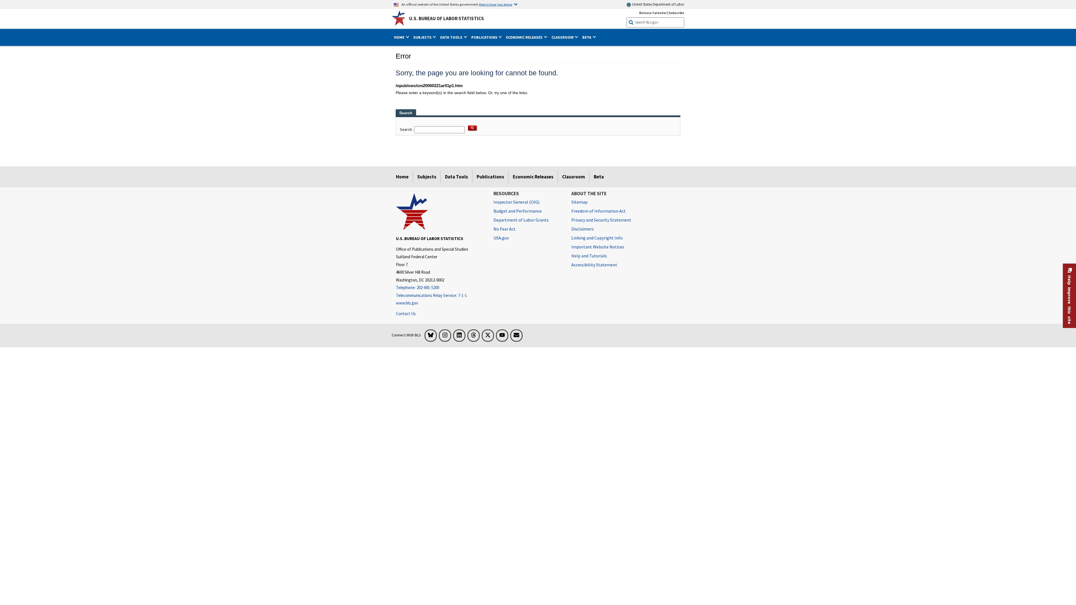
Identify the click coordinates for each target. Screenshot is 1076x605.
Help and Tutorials (589, 256)
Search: (406, 129)
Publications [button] (484, 37)
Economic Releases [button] (524, 37)
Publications (490, 177)
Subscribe (676, 13)
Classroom (573, 177)
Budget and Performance (517, 211)
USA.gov (501, 238)
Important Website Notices (597, 247)
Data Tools (456, 177)
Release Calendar (653, 13)
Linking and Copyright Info (597, 238)
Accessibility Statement (594, 264)
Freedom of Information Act (598, 211)
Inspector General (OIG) (516, 202)
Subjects (426, 177)
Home (402, 177)
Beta (599, 177)
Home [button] (399, 37)
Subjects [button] (422, 37)
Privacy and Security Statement (601, 220)
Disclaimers (582, 229)
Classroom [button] (562, 37)
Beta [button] (587, 37)
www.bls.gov (407, 303)
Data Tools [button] (451, 37)
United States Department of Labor (657, 4)
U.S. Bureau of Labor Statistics (446, 18)
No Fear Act (504, 229)
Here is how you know (495, 4)
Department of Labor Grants (521, 220)
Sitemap (579, 202)
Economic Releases (533, 177)
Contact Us (406, 313)
